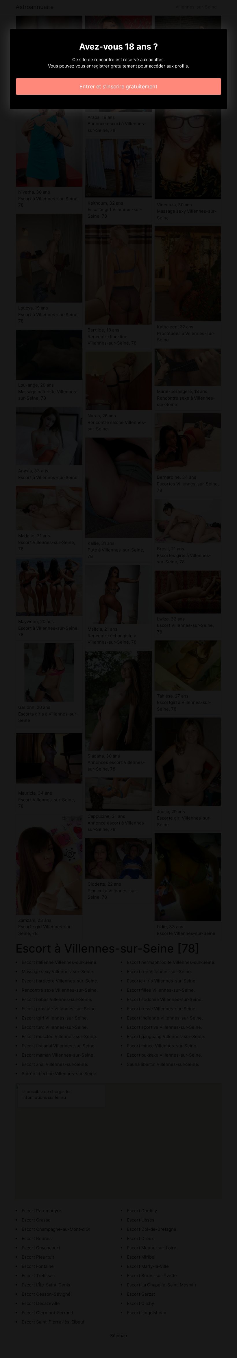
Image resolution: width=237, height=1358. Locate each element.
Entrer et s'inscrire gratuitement (118, 86)
